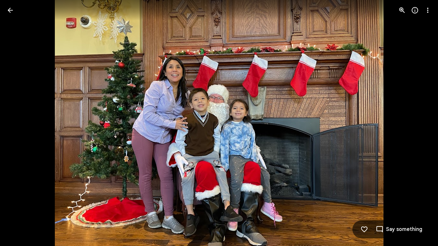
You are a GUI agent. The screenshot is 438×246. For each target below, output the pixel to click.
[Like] (364, 229)
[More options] (427, 10)
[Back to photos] (10, 10)
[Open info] (415, 10)
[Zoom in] (402, 10)
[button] (18, 123)
